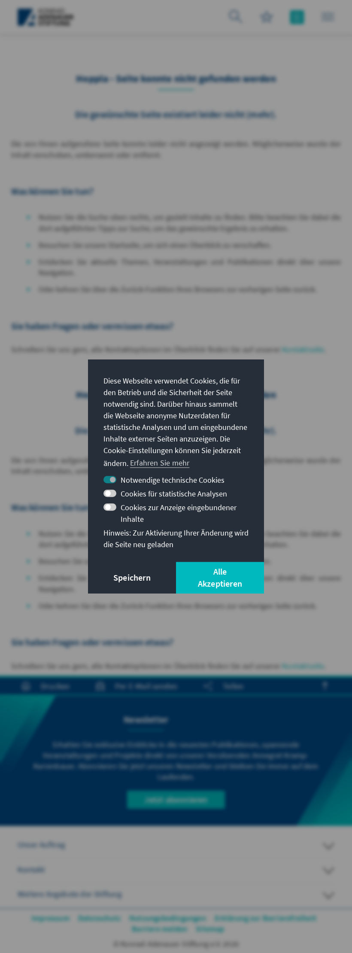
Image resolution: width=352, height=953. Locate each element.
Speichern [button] (132, 577)
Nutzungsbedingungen (167, 918)
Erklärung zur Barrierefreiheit (265, 918)
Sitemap (210, 929)
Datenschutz (99, 918)
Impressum (50, 918)
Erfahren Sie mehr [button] (159, 463)
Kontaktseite (303, 349)
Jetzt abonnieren (175, 799)
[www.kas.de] (46, 17)
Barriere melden (159, 929)
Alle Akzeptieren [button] (220, 577)
